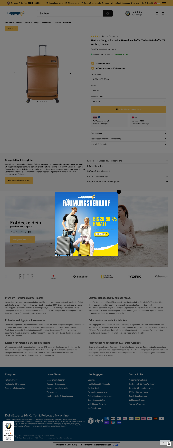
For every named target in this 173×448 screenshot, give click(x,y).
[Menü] (12, 422)
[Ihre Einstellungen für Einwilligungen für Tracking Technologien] (169, 444)
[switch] (8, 438)
